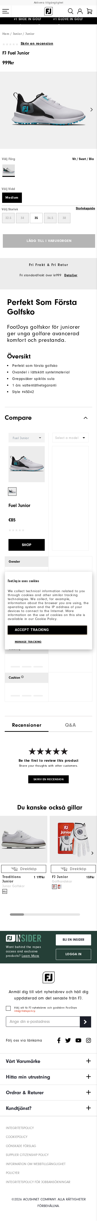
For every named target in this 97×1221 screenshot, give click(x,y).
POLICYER (13, 1173)
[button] (5, 11)
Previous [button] (5, 109)
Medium (11, 198)
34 (22, 218)
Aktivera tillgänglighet (48, 2)
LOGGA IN (73, 954)
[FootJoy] (48, 11)
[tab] (89, 11)
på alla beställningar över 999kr (39, 21)
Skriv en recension (37, 43)
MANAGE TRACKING (28, 641)
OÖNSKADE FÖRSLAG (21, 1146)
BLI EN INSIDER (73, 940)
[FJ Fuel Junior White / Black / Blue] (48, 114)
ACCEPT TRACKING (32, 630)
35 (36, 218)
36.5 (50, 218)
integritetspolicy (24, 1011)
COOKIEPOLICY (16, 1137)
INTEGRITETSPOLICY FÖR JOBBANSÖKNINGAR (38, 1182)
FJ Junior (60, 877)
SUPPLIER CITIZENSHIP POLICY (27, 1155)
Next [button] (91, 109)
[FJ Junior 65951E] (59, 886)
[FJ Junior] (73, 862)
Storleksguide (85, 208)
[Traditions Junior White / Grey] (4, 891)
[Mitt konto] (80, 11)
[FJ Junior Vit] (54, 886)
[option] (48, 114)
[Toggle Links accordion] (48, 1061)
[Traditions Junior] (23, 862)
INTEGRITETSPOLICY (20, 1128)
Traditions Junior (11, 879)
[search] (70, 11)
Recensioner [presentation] (26, 725)
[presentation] (70, 724)
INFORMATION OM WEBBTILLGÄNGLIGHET (35, 1164)
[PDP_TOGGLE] (81, 417)
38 (64, 218)
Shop (26, 545)
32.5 (8, 218)
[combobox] (70, 437)
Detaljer (70, 275)
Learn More (30, 956)
